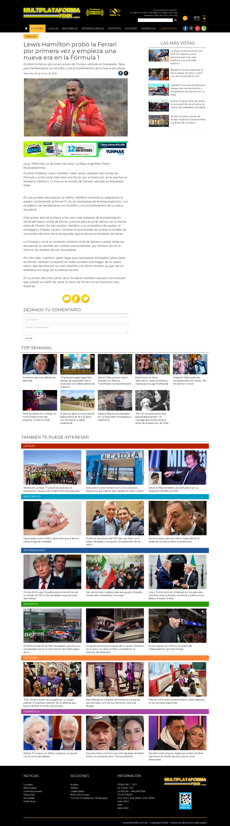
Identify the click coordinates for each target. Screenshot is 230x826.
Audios (74, 784)
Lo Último (37, 28)
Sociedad (131, 28)
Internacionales (93, 28)
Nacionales (70, 28)
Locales (53, 28)
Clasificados (168, 28)
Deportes (114, 28)
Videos (74, 787)
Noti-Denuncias (79, 794)
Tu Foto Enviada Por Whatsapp (88, 798)
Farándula (148, 28)
